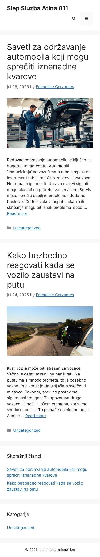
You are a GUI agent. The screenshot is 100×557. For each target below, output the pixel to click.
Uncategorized (27, 228)
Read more (17, 213)
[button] (73, 19)
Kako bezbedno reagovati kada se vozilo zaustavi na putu (41, 269)
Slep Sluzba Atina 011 (37, 8)
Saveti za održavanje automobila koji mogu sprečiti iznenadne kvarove (47, 61)
